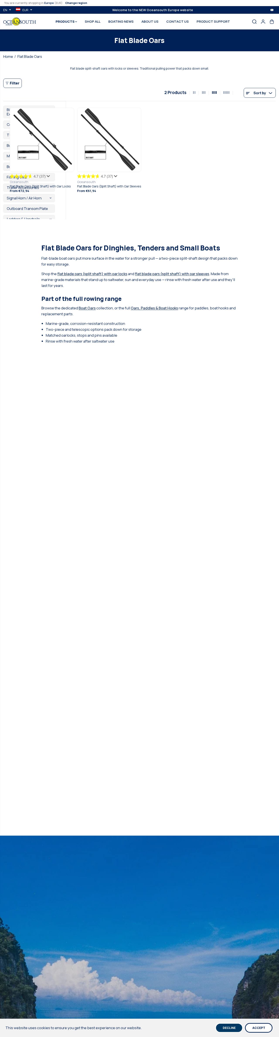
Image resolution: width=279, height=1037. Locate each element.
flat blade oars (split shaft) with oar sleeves (172, 273)
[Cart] (272, 22)
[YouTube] (272, 9)
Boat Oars (87, 307)
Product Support (213, 21)
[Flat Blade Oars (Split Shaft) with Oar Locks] (42, 140)
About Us (149, 21)
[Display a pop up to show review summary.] (48, 177)
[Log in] (263, 22)
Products (65, 21)
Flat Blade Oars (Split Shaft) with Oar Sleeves (109, 186)
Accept (258, 1028)
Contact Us (177, 21)
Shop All (92, 21)
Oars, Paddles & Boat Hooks (154, 307)
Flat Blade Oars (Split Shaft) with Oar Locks (40, 186)
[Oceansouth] (19, 21)
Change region (76, 3)
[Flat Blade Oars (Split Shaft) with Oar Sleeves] (109, 140)
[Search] (254, 22)
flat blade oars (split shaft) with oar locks (92, 273)
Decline (229, 1028)
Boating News (121, 21)
